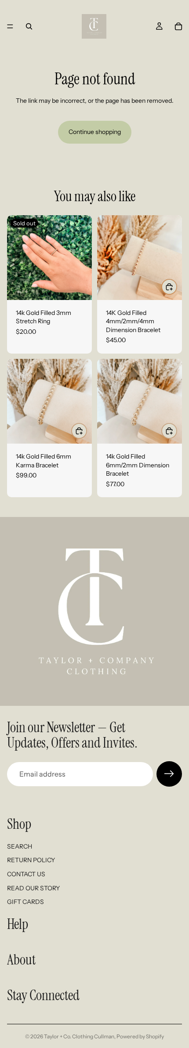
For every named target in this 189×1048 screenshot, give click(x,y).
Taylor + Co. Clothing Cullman (79, 1036)
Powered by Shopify (140, 1036)
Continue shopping (95, 132)
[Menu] (10, 26)
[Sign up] (169, 774)
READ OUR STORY (33, 888)
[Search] (29, 26)
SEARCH (19, 846)
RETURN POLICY (31, 860)
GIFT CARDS (25, 902)
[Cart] (178, 26)
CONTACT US (26, 874)
